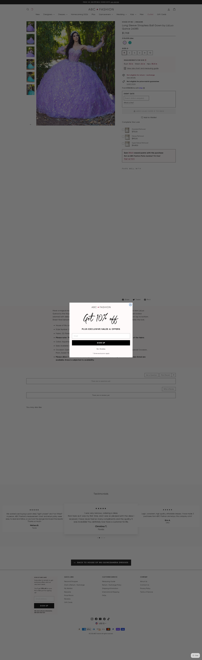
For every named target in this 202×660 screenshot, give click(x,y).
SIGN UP (101, 343)
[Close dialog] (130, 304)
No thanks (101, 349)
